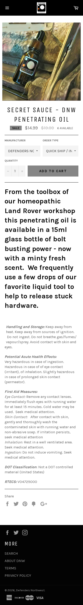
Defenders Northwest (30, 590)
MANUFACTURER (15, 140)
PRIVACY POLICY (18, 575)
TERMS (10, 568)
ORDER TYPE (51, 140)
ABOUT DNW (15, 561)
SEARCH (11, 553)
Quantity (11, 160)
